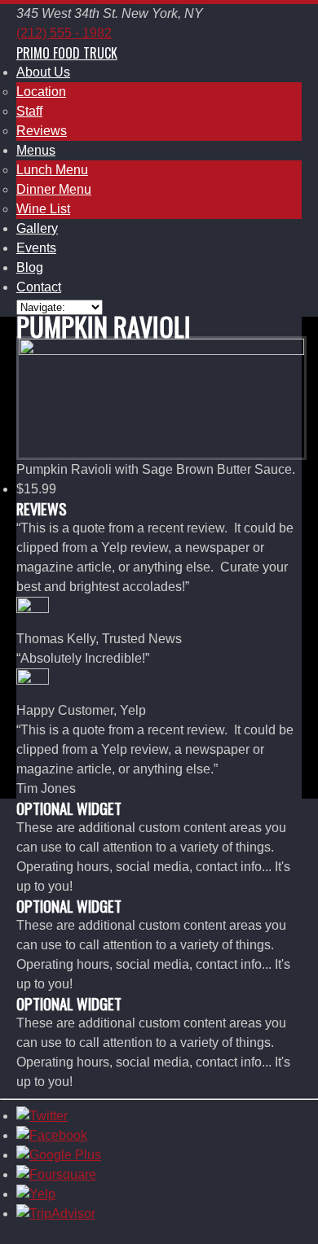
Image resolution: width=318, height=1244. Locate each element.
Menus (35, 150)
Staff (29, 111)
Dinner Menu (53, 189)
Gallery (37, 228)
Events (36, 248)
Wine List (43, 209)
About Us (43, 72)
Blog (29, 267)
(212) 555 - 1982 (64, 33)
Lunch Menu (52, 170)
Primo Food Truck (66, 53)
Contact (38, 287)
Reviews (41, 131)
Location (41, 92)
